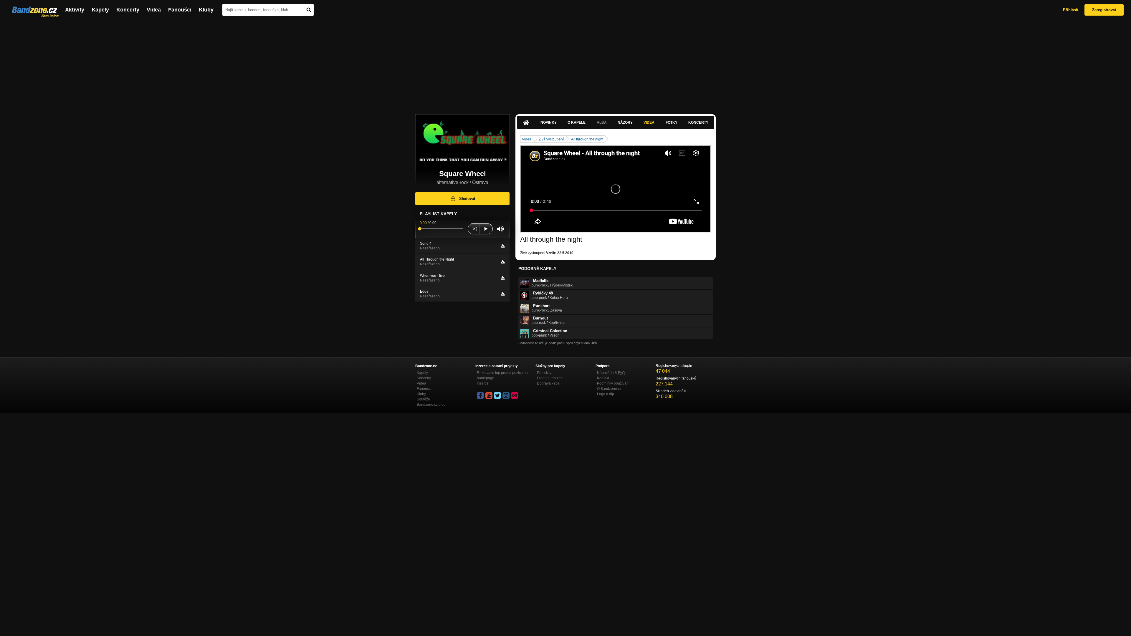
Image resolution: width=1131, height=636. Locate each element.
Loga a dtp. (606, 394)
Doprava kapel (548, 383)
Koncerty (127, 10)
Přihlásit (1070, 10)
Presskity (544, 373)
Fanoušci (179, 10)
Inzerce (483, 383)
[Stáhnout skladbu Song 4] (502, 246)
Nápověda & (611, 373)
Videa (154, 10)
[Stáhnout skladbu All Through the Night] (502, 262)
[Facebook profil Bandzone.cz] (480, 395)
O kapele (577, 122)
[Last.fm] (514, 395)
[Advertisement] (565, 64)
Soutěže (423, 399)
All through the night (587, 139)
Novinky (548, 122)
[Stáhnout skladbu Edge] (502, 294)
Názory (625, 122)
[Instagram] (506, 395)
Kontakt (603, 378)
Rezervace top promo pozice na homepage (502, 375)
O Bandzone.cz (609, 389)
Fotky (671, 122)
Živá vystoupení (551, 139)
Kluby (206, 10)
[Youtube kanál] (488, 395)
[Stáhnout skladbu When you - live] (502, 278)
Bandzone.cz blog (431, 405)
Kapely (100, 10)
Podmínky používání (613, 383)
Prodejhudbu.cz (549, 378)
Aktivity (74, 10)
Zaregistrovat (1104, 10)
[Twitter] (497, 395)
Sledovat (467, 198)
